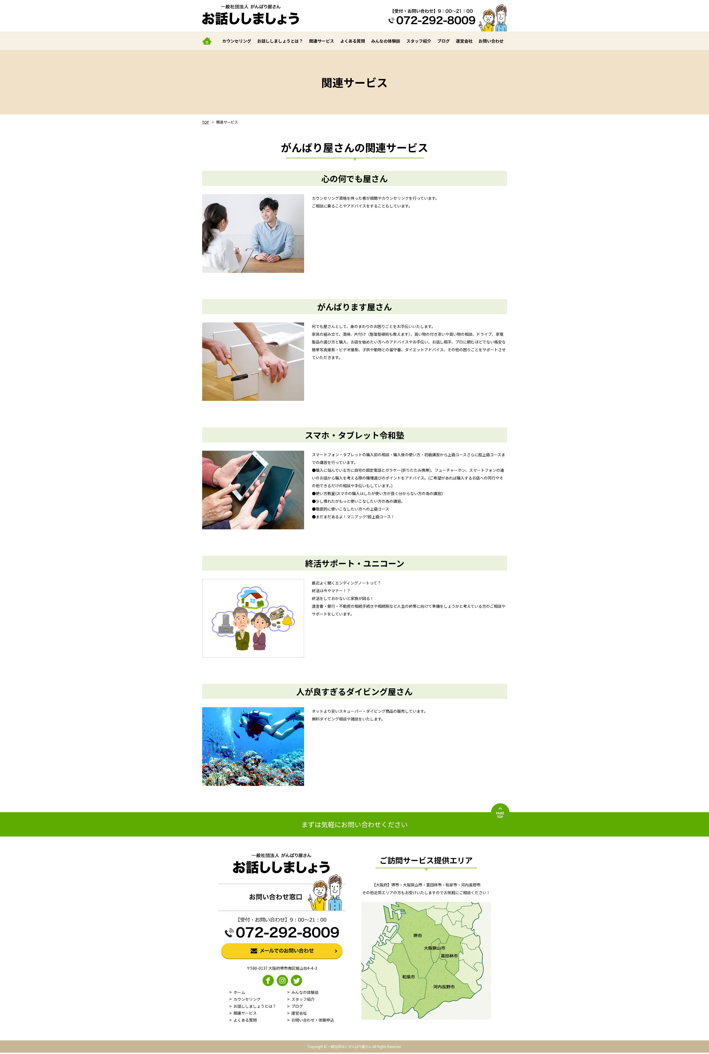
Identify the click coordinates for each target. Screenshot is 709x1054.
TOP (205, 122)
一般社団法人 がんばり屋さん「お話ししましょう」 (250, 14)
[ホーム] (209, 41)
